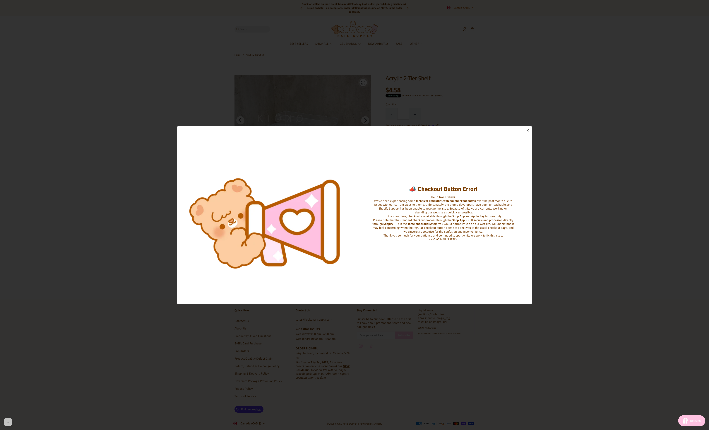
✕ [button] (527, 130)
